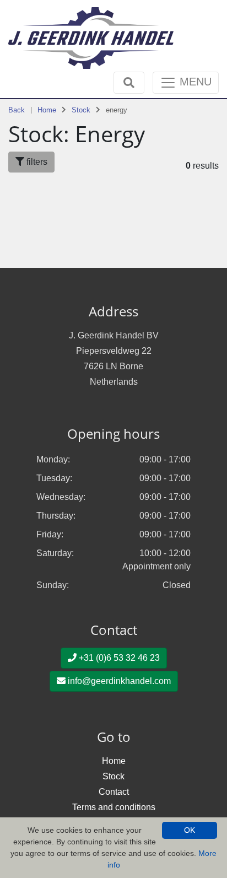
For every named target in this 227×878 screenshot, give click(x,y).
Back (16, 110)
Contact (114, 791)
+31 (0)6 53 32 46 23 (118, 657)
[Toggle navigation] (129, 83)
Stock (81, 110)
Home (46, 110)
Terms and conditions (113, 807)
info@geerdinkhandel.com (118, 681)
